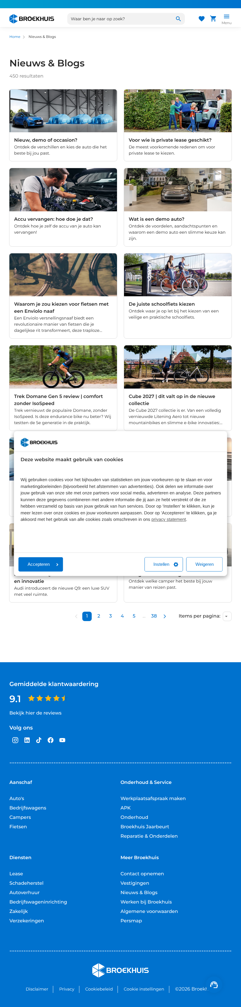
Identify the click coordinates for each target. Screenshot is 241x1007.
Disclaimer (37, 989)
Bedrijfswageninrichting (38, 902)
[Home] (31, 19)
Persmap (131, 921)
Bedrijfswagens (27, 808)
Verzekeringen (26, 921)
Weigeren (204, 564)
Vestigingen (134, 883)
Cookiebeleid (99, 989)
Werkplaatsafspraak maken (153, 799)
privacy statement (168, 519)
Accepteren (39, 564)
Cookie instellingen (144, 989)
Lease (16, 874)
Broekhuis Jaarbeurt (144, 827)
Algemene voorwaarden (149, 911)
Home (14, 37)
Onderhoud (134, 817)
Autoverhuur (24, 893)
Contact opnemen (142, 874)
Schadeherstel (26, 883)
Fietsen (18, 827)
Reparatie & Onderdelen (149, 836)
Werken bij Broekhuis (146, 902)
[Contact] (214, 984)
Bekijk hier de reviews (35, 713)
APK (125, 808)
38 (154, 616)
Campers (20, 817)
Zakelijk (18, 911)
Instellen (161, 564)
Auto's (16, 799)
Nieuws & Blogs (139, 893)
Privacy (66, 989)
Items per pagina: (199, 616)
